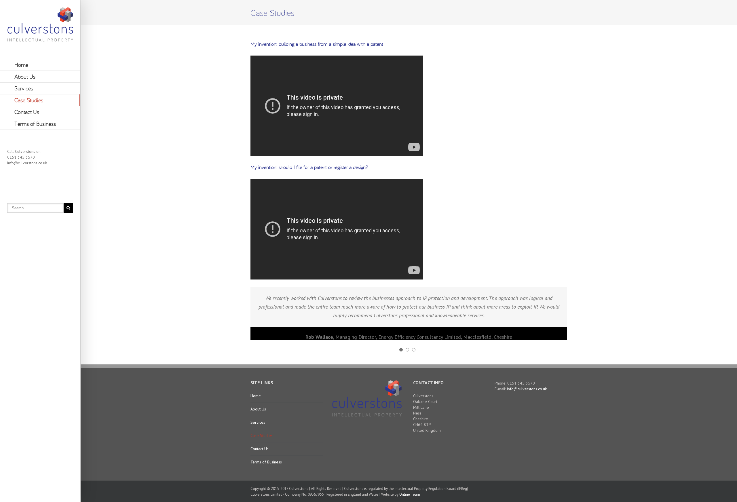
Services (23, 88)
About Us (24, 76)
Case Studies (28, 100)
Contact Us (26, 111)
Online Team (409, 494)
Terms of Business (35, 123)
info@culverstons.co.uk (27, 163)
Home (21, 64)
